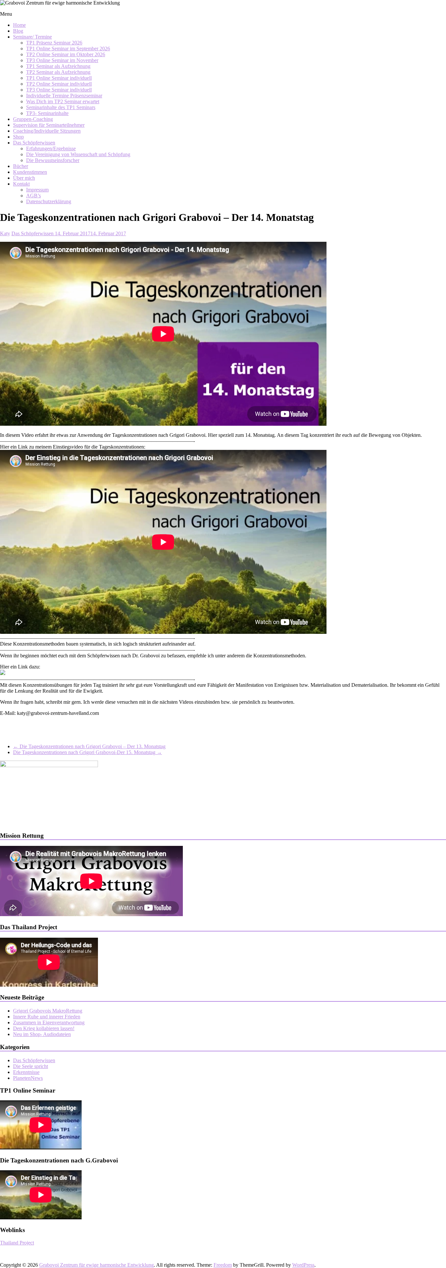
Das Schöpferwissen (34, 142)
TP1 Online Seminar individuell (59, 78)
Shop (18, 137)
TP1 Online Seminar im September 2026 (68, 48)
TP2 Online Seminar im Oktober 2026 (65, 54)
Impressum (37, 189)
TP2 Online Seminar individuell (59, 84)
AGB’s (33, 195)
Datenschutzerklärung (48, 201)
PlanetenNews (28, 1078)
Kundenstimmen (30, 172)
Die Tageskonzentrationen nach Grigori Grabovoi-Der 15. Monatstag (87, 752)
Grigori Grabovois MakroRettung (47, 1010)
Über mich (24, 178)
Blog (18, 31)
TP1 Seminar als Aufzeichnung (58, 66)
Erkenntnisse (26, 1072)
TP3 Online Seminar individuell (59, 89)
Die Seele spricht (30, 1066)
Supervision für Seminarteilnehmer (49, 125)
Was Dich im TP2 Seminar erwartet (62, 101)
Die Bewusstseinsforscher (52, 160)
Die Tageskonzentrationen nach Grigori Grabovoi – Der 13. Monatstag (89, 746)
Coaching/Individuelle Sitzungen (47, 131)
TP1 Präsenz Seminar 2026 (54, 42)
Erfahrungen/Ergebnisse (51, 148)
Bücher (20, 166)
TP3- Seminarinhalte (47, 113)
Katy (5, 233)
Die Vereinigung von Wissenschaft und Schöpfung (78, 154)
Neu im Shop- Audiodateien (42, 1034)
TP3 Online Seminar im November (62, 60)
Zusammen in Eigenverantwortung (49, 1022)
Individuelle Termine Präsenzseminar (64, 95)
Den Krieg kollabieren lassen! (43, 1028)
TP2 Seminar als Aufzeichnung (58, 72)
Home (19, 25)
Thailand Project (17, 1242)
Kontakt (21, 184)
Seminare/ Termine (32, 37)
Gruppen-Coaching (33, 119)
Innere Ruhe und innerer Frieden (46, 1016)
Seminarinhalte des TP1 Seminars (60, 107)
